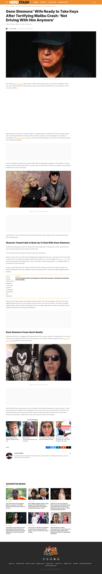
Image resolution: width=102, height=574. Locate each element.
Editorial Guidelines (85, 563)
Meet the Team (30, 563)
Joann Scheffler (13, 28)
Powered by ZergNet (66, 419)
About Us (11, 563)
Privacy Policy (40, 563)
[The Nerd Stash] (19, 2)
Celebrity (43, 2)
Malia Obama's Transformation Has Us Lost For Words (30, 439)
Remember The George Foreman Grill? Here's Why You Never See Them (63, 439)
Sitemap (75, 563)
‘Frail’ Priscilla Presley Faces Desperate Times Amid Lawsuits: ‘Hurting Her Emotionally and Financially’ (42, 278)
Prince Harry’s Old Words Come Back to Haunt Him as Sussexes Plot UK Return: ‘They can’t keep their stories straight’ (38, 530)
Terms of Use (67, 563)
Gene (15, 83)
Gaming (36, 2)
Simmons (20, 83)
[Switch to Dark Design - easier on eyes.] (95, 2)
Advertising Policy (50, 565)
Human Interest (63, 2)
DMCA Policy (49, 563)
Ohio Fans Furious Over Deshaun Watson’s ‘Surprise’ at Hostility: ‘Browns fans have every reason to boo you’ (15, 506)
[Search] (93, 2)
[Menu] (7, 2)
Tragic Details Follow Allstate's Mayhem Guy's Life (12, 439)
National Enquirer (21, 138)
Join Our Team (20, 563)
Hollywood (52, 2)
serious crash (63, 259)
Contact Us (58, 563)
